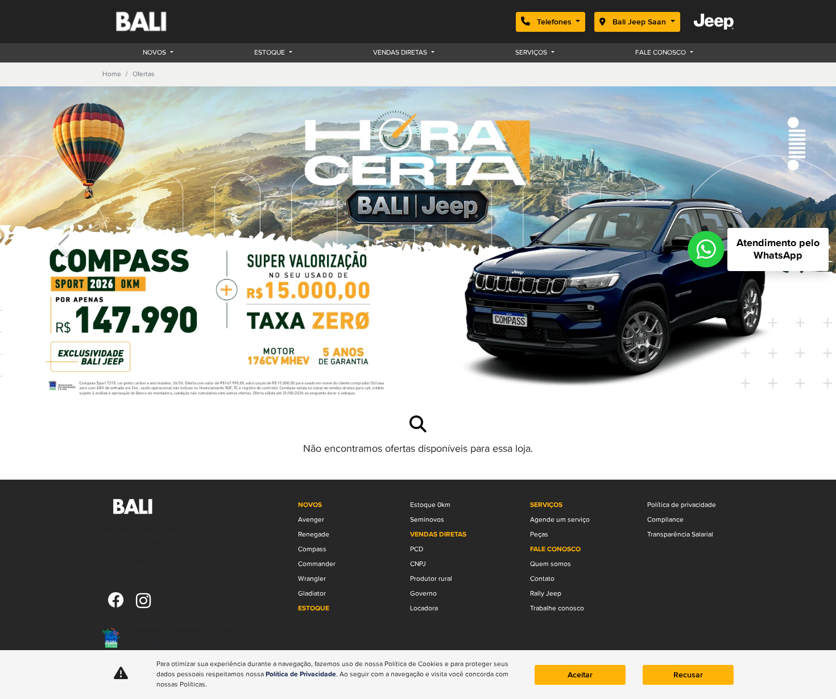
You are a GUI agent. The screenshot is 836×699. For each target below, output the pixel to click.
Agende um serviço (560, 519)
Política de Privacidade (301, 675)
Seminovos (427, 519)
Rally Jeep (545, 593)
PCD (416, 549)
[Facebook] (116, 601)
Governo (423, 593)
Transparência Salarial (680, 534)
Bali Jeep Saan (639, 22)
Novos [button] (155, 52)
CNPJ (418, 564)
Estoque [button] (270, 52)
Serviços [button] (532, 52)
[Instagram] (143, 601)
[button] (63, 244)
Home (111, 74)
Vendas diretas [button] (401, 52)
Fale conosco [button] (661, 52)
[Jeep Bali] (154, 22)
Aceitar (580, 675)
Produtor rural (431, 578)
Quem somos (550, 564)
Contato (542, 578)
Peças (539, 534)
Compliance (665, 519)
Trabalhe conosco (557, 608)
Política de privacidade (681, 505)
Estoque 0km (430, 505)
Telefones (554, 22)
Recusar (688, 675)
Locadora (424, 608)
